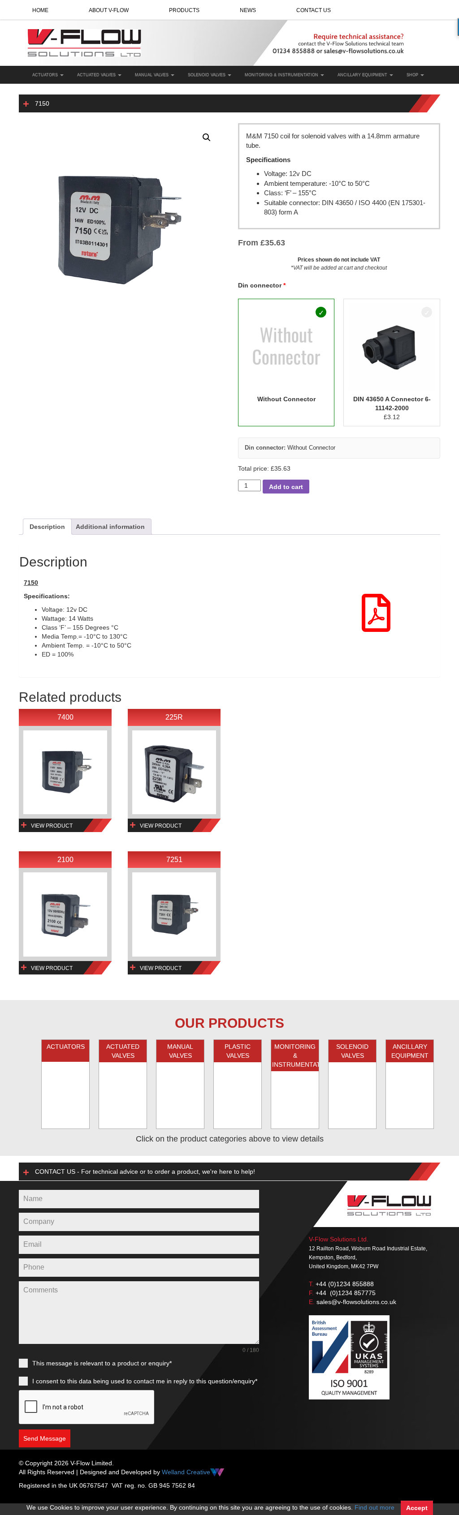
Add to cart (286, 486)
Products (184, 10)
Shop (413, 75)
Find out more (374, 1507)
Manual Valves (152, 75)
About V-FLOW (109, 10)
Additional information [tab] (110, 526)
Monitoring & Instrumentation (282, 75)
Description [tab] (47, 526)
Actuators (45, 75)
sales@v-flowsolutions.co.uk (356, 1301)
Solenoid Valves (207, 75)
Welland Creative (186, 1472)
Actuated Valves (97, 75)
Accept (417, 1507)
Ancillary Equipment (363, 75)
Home (40, 10)
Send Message (44, 1438)
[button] (207, 137)
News (248, 10)
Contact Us (313, 10)
